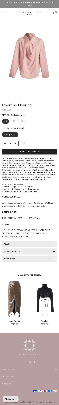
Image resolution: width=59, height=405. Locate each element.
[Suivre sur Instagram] (30, 362)
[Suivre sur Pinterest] (34, 362)
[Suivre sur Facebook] (25, 362)
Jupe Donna (14, 321)
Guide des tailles (18, 115)
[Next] (51, 58)
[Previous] (7, 58)
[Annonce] (29, 4)
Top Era (44, 321)
